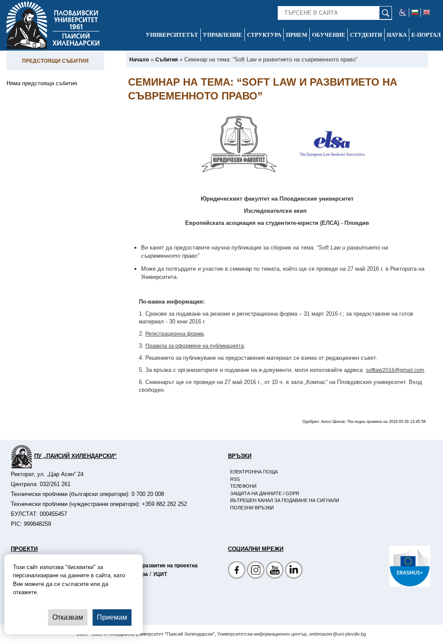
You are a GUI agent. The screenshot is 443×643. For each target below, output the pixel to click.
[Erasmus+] (389, 566)
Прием (296, 35)
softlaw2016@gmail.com (395, 370)
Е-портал (426, 35)
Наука (397, 35)
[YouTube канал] (274, 571)
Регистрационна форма (174, 334)
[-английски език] (426, 12)
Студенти (366, 35)
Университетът (172, 35)
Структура (264, 35)
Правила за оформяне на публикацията (194, 346)
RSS (235, 479)
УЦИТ (160, 574)
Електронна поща (254, 471)
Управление (222, 35)
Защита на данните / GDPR (264, 493)
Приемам (112, 617)
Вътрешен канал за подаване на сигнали (284, 500)
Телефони (243, 486)
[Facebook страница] (255, 571)
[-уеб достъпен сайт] (403, 12)
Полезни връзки (252, 507)
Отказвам (67, 617)
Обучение (328, 35)
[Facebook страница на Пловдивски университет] (236, 571)
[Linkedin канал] (293, 571)
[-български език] (415, 12)
